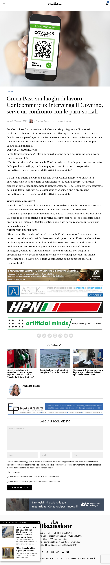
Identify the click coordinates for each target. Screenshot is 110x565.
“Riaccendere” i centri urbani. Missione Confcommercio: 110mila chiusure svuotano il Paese (26, 532)
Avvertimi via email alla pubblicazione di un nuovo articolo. (34, 481)
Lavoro (10, 91)
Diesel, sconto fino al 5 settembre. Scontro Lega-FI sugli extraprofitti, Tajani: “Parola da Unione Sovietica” (20, 373)
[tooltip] (39, 336)
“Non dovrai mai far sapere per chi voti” (25, 549)
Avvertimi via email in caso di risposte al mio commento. (34, 476)
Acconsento (14, 472)
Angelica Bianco (43, 121)
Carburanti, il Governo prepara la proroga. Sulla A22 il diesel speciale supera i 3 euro (88, 372)
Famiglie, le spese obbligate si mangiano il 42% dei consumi (54, 371)
